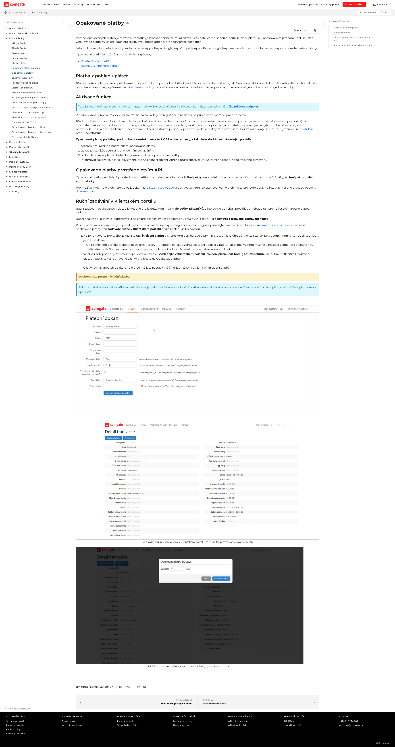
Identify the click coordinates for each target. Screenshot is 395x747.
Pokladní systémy (19, 161)
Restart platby (19, 58)
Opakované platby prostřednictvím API (352, 39)
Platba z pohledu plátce (346, 27)
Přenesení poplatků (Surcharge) (29, 102)
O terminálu (68, 721)
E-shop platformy (19, 142)
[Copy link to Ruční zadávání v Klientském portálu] (161, 201)
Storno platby (19, 63)
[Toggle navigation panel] (71, 25)
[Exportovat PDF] (315, 30)
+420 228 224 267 (348, 721)
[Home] (19, 4)
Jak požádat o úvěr (127, 725)
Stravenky (14, 157)
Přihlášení (289, 721)
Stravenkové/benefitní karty (27, 92)
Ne (145, 686)
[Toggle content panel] (324, 24)
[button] (374, 12)
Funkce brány (39, 12)
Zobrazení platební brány (25, 137)
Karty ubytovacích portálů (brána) (30, 97)
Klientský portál (18, 171)
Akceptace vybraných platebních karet (32, 107)
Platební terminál (19, 147)
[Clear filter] (63, 22)
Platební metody (15, 725)
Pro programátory (19, 186)
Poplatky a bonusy (183, 721)
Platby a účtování (18, 176)
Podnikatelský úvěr (20, 166)
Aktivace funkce (342, 32)
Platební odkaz (20, 48)
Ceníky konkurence (20, 181)
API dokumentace (237, 721)
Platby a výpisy (181, 725)
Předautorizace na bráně (25, 82)
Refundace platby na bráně (26, 68)
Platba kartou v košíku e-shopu (28, 112)
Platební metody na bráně (24, 33)
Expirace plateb (20, 53)
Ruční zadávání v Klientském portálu (353, 45)
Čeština (381, 4)
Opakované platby (22, 73)
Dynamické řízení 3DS (24, 122)
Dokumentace (19, 12)
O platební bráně (15, 721)
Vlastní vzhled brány (22, 87)
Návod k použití (292, 725)
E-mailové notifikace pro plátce (28, 127)
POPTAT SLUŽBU (354, 4)
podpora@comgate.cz (351, 725)
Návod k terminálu (72, 725)
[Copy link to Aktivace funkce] (116, 97)
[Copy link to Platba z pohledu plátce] (133, 76)
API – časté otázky (238, 725)
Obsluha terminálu (19, 152)
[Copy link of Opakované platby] (127, 23)
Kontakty (14, 191)
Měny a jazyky (19, 43)
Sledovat (302, 30)
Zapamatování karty (22, 77)
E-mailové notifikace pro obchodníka (31, 132)
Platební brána (17, 28)
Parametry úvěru (126, 721)
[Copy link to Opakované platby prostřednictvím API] (167, 170)
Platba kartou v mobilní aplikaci (29, 117)
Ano (127, 686)
